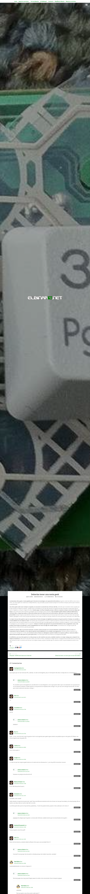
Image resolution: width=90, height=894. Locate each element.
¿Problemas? (43, 1)
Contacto (50, 1)
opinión (20, 645)
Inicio (15, 1)
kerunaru (16, 794)
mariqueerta (17, 668)
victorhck (17, 707)
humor (16, 645)
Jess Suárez (30, 596)
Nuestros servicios (24, 1)
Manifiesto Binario (59, 1)
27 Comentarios (50, 596)
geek (13, 645)
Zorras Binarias (35, 1)
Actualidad (59, 596)
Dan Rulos (17, 861)
